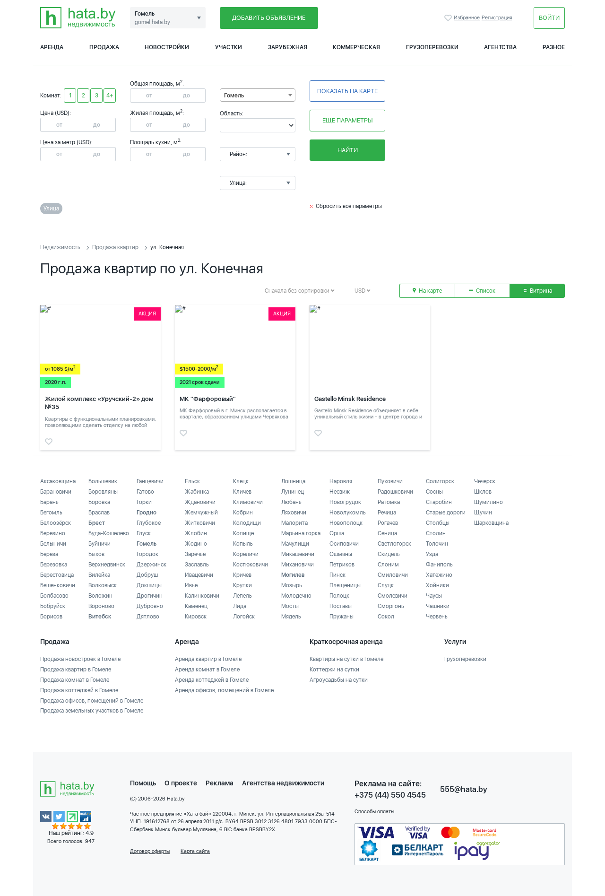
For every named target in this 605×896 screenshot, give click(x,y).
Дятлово (148, 616)
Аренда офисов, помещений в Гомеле (224, 690)
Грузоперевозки (432, 47)
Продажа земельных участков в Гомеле (91, 710)
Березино (52, 533)
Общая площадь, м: (157, 83)
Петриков (341, 564)
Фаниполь (439, 564)
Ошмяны (340, 554)
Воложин (100, 595)
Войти (549, 17)
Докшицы (149, 585)
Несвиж (339, 491)
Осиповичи (344, 543)
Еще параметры (347, 120)
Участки (228, 47)
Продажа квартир (115, 247)
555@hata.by (463, 789)
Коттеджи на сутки (334, 669)
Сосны (434, 491)
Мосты (290, 606)
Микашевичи (297, 554)
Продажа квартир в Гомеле (75, 669)
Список (485, 290)
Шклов (483, 491)
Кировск (196, 616)
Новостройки (167, 47)
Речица (387, 512)
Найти (347, 150)
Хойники (437, 585)
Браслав (99, 512)
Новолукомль (347, 512)
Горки (144, 502)
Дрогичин (150, 595)
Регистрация (497, 18)
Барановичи (55, 491)
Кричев (242, 575)
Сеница (387, 533)
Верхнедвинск (106, 564)
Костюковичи (250, 564)
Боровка (99, 502)
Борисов (51, 616)
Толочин (437, 543)
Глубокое (149, 523)
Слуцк (386, 585)
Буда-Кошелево (108, 533)
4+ (109, 95)
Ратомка (389, 502)
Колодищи (247, 523)
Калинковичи (202, 595)
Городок (147, 554)
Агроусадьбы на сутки (339, 680)
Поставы (340, 606)
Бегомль (51, 512)
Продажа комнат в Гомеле (74, 680)
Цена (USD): (55, 113)
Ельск (192, 481)
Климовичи (248, 502)
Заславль (197, 564)
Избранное (449, 18)
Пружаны (341, 616)
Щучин (483, 512)
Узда (432, 554)
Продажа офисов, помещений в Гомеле (91, 700)
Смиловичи (393, 575)
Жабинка (197, 491)
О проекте (180, 783)
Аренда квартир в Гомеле (208, 659)
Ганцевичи (150, 481)
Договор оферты (150, 851)
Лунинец (292, 491)
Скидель (389, 554)
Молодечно (296, 595)
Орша (336, 533)
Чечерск (484, 481)
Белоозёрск (55, 523)
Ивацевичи (199, 575)
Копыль (243, 543)
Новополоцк (346, 523)
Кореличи (246, 554)
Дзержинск (151, 564)
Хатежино (439, 575)
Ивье (191, 585)
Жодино (196, 543)
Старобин (439, 502)
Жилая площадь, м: (157, 113)
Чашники (437, 606)
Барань (49, 502)
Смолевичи (392, 595)
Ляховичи (293, 512)
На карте (429, 290)
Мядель (291, 616)
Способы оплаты (374, 812)
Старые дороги (446, 512)
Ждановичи (200, 502)
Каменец (196, 606)
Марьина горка (300, 533)
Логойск (244, 616)
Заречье (195, 554)
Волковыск (102, 585)
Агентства (500, 47)
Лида (239, 606)
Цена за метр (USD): (66, 142)
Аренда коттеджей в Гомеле (212, 680)
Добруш (147, 575)
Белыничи (53, 543)
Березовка (53, 564)
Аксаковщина (58, 481)
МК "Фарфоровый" (208, 398)
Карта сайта (195, 851)
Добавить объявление (268, 17)
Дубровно (150, 606)
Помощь (143, 783)
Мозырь (291, 585)
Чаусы (434, 595)
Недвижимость (60, 247)
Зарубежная (287, 47)
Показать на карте (347, 91)
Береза (49, 554)
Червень (437, 616)
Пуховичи (390, 481)
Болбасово (54, 595)
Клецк (241, 481)
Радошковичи (395, 491)
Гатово (145, 491)
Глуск (144, 533)
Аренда (51, 47)
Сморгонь (391, 606)
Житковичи (200, 523)
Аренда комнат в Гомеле (207, 669)
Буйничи (99, 543)
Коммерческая (356, 47)
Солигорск (440, 481)
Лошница (293, 481)
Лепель (242, 595)
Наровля (340, 481)
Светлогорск (394, 543)
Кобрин (243, 512)
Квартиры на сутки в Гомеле (346, 659)
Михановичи (297, 564)
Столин (436, 533)
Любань (291, 502)
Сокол (386, 616)
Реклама (219, 783)
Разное (554, 47)
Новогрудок (345, 502)
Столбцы (437, 523)
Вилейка (99, 575)
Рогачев (388, 523)
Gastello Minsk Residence (350, 398)
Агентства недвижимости (283, 783)
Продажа (104, 47)
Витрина (540, 290)
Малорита (294, 523)
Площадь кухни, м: (156, 142)
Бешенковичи (57, 585)
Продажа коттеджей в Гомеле (79, 690)
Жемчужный (201, 512)
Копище (243, 533)
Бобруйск (52, 606)
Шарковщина (491, 523)
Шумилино (488, 502)
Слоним (388, 564)
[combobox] (257, 95)
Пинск (337, 575)
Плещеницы (345, 585)
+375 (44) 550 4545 (390, 795)
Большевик (102, 481)
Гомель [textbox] (234, 95)
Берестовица (57, 575)
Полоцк (339, 595)
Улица (51, 208)
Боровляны (103, 491)
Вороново (101, 606)
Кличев (242, 491)
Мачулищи (295, 543)
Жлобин (196, 533)
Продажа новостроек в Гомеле (80, 659)
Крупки (242, 585)
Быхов (96, 554)
